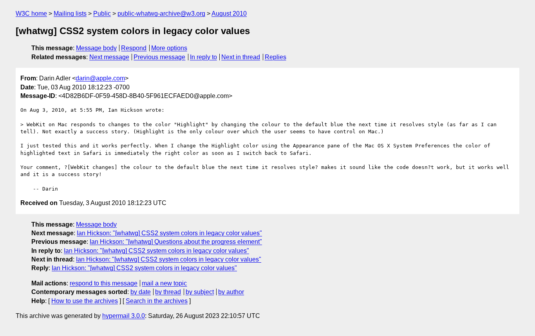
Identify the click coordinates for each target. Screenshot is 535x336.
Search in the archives (157, 301)
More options (169, 48)
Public (102, 13)
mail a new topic (164, 283)
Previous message (159, 57)
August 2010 (229, 13)
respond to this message (103, 283)
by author (231, 292)
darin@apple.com (100, 78)
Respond (133, 48)
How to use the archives (84, 301)
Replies (275, 57)
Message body (96, 48)
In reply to (203, 57)
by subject (200, 292)
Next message (109, 57)
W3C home (31, 13)
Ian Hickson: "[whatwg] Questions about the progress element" (176, 241)
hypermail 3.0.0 (123, 315)
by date (140, 292)
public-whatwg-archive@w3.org (161, 13)
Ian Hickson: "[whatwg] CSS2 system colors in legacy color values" (169, 233)
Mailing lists (70, 13)
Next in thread (240, 57)
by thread (168, 292)
